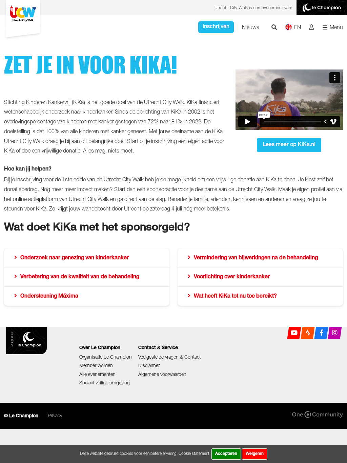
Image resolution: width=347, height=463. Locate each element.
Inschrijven (216, 27)
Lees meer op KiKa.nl (289, 145)
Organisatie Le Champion (105, 357)
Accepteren (226, 454)
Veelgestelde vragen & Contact (169, 357)
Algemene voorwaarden (162, 374)
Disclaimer (149, 365)
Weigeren (255, 454)
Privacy (55, 415)
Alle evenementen (97, 374)
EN (297, 27)
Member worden (96, 365)
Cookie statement (194, 453)
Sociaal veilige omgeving (104, 382)
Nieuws (250, 27)
